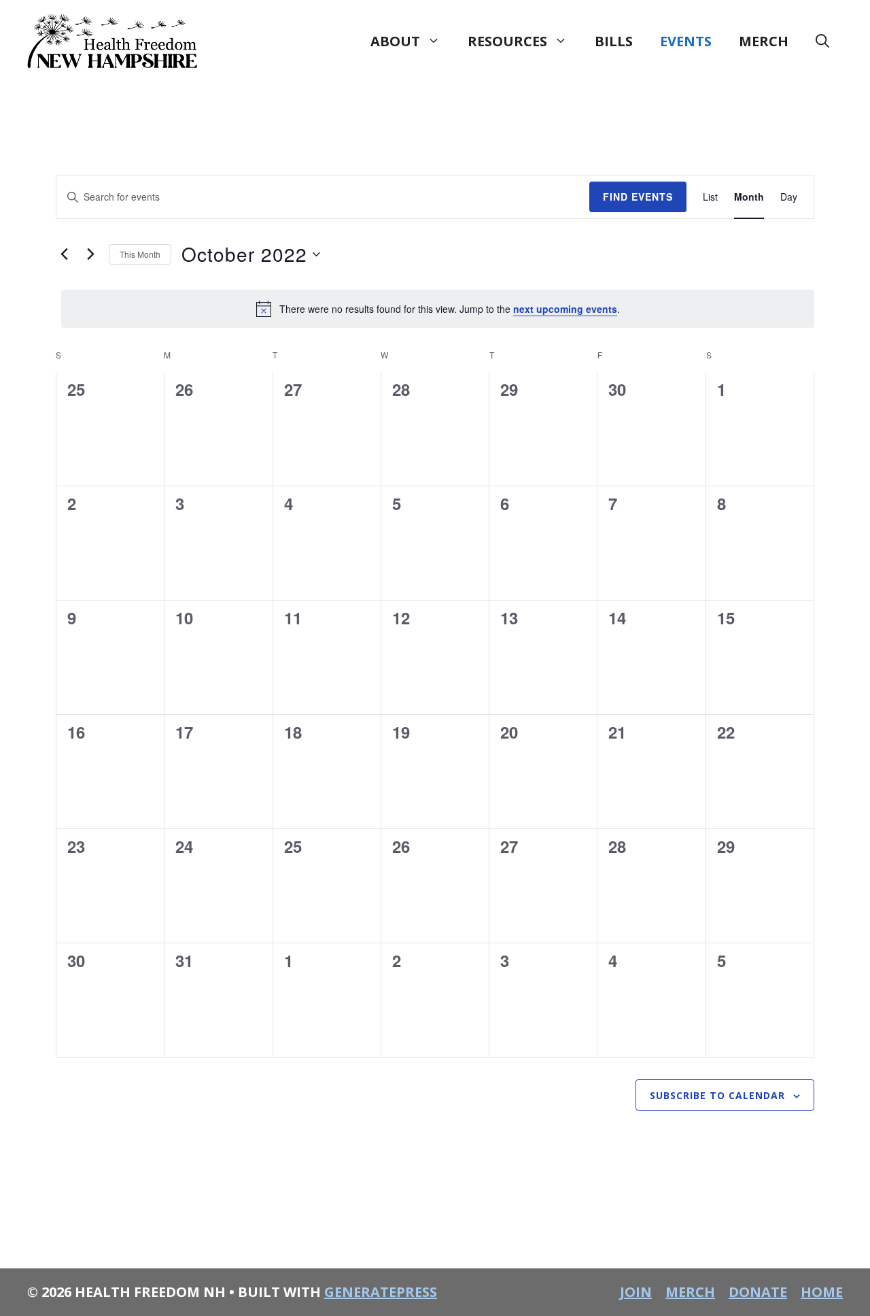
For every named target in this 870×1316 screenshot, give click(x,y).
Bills (614, 41)
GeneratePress (380, 1292)
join (636, 1292)
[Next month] (90, 254)
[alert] (437, 309)
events (686, 41)
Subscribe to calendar (717, 1095)
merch (763, 41)
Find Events (638, 196)
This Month (140, 254)
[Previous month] (64, 254)
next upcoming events (565, 309)
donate (758, 1292)
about (395, 41)
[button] (822, 41)
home (822, 1292)
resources (507, 41)
